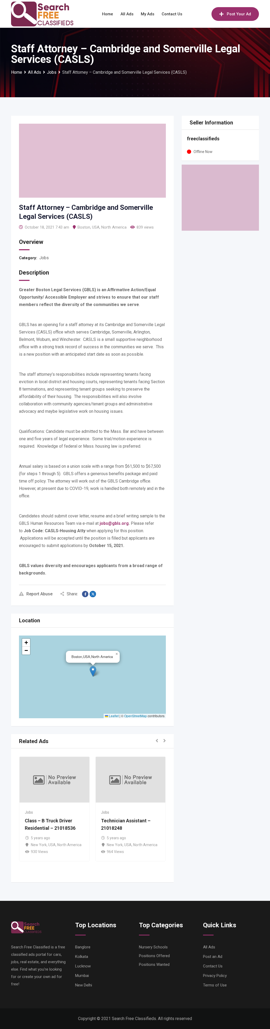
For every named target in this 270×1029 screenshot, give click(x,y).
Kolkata (81, 956)
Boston (84, 227)
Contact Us (172, 14)
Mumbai (82, 975)
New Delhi (83, 985)
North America (114, 227)
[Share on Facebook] (85, 594)
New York (39, 845)
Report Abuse (39, 593)
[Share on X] (93, 594)
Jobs (44, 257)
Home (107, 14)
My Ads (147, 14)
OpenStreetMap (135, 715)
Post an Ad (212, 956)
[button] (93, 671)
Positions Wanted (154, 964)
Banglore (82, 947)
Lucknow (83, 966)
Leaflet (113, 715)
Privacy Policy (215, 975)
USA (95, 227)
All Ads (126, 14)
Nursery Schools (153, 947)
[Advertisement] (92, 161)
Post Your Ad (239, 14)
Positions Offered (154, 955)
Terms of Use (215, 985)
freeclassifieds (203, 138)
